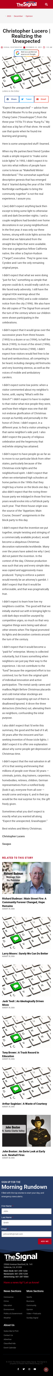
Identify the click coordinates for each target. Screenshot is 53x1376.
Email (4, 1229)
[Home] (3, 16)
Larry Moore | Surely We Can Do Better (25, 953)
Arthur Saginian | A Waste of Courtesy (24, 1103)
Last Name (6, 1217)
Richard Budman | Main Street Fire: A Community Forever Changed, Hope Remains (24, 902)
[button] (7, 4)
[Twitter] (24, 1369)
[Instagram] (29, 1369)
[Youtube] (35, 1369)
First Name (6, 1206)
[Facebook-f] (18, 1369)
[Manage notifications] (46, 1369)
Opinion (29, 16)
